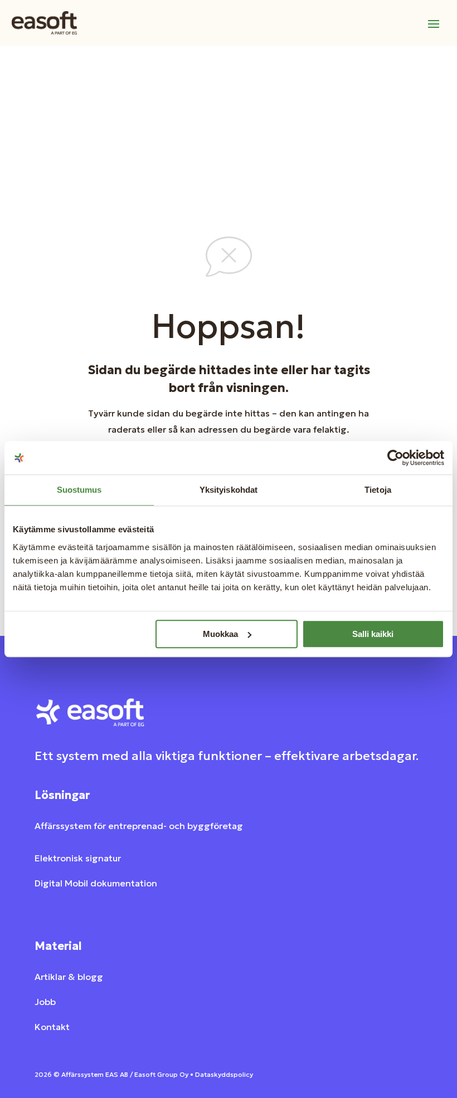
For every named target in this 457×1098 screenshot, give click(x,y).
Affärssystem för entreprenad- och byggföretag (139, 825)
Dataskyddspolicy (224, 1074)
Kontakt (52, 1026)
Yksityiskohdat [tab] (228, 489)
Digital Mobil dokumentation (96, 883)
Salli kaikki (372, 634)
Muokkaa (220, 634)
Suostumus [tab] (79, 489)
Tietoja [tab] (377, 489)
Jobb (45, 1001)
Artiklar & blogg (69, 976)
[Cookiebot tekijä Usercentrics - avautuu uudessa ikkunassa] (395, 457)
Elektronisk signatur (78, 858)
